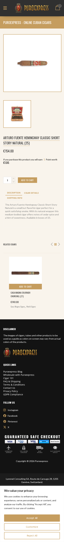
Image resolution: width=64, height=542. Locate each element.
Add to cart (25, 286)
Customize (32, 526)
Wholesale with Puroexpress (18, 374)
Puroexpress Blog (12, 371)
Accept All (32, 518)
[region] (32, 514)
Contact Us (9, 387)
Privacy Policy (10, 391)
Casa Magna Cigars (18, 306)
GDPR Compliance (13, 394)
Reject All (32, 535)
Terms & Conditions (14, 384)
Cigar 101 (8, 378)
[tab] (13, 193)
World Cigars (31, 306)
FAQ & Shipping (12, 381)
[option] (32, 281)
